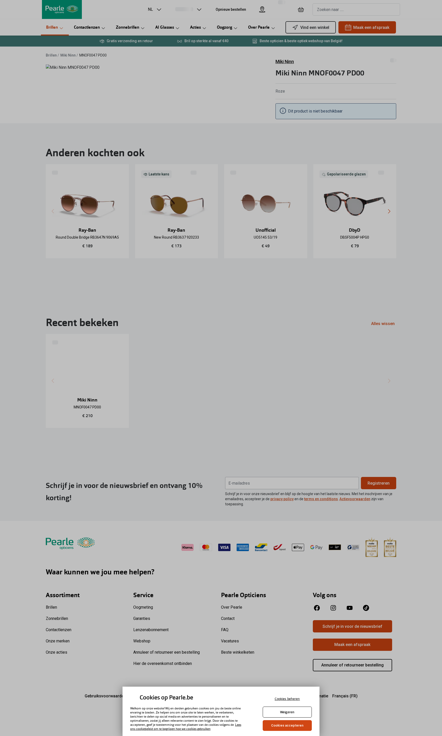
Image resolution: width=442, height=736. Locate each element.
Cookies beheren (287, 699)
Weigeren (287, 712)
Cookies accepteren (287, 725)
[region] (221, 711)
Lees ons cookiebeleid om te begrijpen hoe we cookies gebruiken (185, 727)
